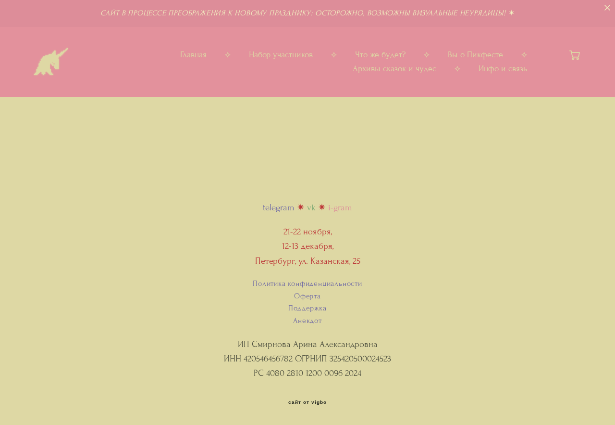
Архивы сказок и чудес (394, 68)
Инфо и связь (503, 68)
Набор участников (281, 55)
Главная (193, 55)
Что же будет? (380, 55)
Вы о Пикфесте (475, 55)
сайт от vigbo (307, 402)
